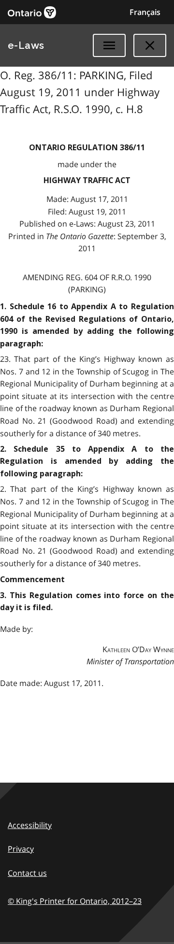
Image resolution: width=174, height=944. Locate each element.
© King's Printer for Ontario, (75, 901)
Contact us (27, 873)
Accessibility (30, 825)
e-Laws (26, 45)
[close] (149, 45)
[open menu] (109, 45)
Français (145, 12)
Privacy (21, 849)
